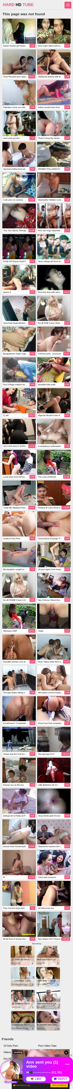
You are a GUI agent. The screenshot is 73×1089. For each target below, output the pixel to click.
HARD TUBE (18, 4)
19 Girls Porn (10, 1045)
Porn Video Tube (47, 1045)
